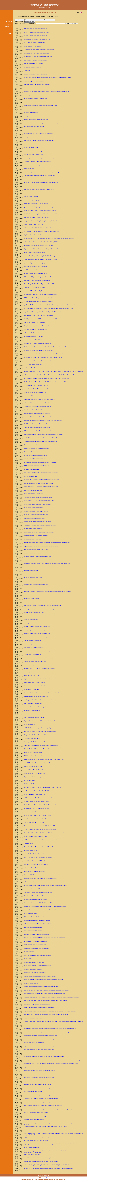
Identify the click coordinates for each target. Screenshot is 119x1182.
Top (47, 1178)
